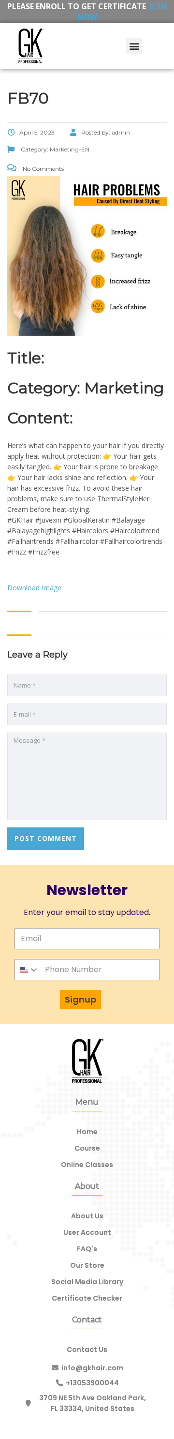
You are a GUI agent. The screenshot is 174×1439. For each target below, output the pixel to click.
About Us (87, 1216)
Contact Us (87, 1349)
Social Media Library (87, 1282)
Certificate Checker (87, 1298)
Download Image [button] (34, 587)
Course (87, 1148)
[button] (134, 46)
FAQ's (87, 1249)
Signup (80, 999)
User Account (87, 1232)
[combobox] (27, 969)
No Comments (42, 168)
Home (87, 1132)
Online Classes (87, 1164)
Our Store (87, 1265)
